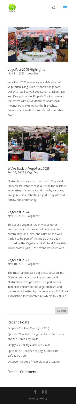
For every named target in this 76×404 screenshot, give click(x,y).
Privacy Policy (38, 398)
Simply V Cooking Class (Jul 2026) (28, 328)
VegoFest (34, 73)
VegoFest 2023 (18, 260)
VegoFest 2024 (18, 212)
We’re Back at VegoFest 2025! (29, 168)
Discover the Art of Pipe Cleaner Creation (34, 361)
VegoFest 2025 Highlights (26, 69)
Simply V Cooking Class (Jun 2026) (29, 345)
